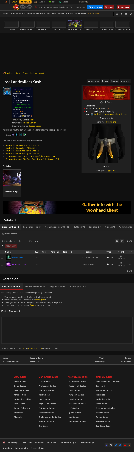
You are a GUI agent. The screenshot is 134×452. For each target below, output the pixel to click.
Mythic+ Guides (21, 395)
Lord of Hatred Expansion (108, 381)
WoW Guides (20, 377)
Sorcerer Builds (103, 421)
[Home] (4, 443)
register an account (35, 348)
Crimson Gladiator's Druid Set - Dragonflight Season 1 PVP (30, 156)
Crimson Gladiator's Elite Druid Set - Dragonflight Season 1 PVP (32, 159)
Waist (41, 73)
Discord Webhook (36, 14)
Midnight (18, 417)
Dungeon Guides (46, 390)
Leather (33, 73)
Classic (41, 2)
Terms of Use (37, 448)
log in (24, 348)
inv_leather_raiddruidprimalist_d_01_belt (110, 114)
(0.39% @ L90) (25, 105)
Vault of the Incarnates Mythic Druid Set (23, 153)
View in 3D (125, 81)
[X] (111, 445)
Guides (69, 14)
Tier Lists (18, 412)
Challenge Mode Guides (50, 417)
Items (18, 73)
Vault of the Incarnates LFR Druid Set (21, 148)
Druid (21, 111)
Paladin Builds (102, 412)
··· (72, 2)
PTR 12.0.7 (29, 7)
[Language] (131, 14)
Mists (65, 2)
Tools (102, 358)
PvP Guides (73, 408)
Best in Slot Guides (77, 386)
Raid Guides (19, 403)
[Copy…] (117, 241)
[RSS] (129, 445)
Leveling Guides (21, 390)
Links (115, 81)
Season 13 (100, 386)
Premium (7, 448)
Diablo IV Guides (104, 377)
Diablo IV (86, 2)
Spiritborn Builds (103, 426)
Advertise (51, 442)
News (5, 14)
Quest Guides (45, 399)
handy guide (40, 299)
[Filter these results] (122, 241)
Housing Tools (36, 358)
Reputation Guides (47, 403)
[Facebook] (120, 445)
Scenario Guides (46, 412)
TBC (53, 2)
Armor (25, 73)
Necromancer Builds (105, 408)
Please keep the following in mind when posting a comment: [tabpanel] (31, 320)
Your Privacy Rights (68, 442)
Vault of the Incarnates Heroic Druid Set (22, 150)
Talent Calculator (22, 408)
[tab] (10, 227)
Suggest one (111, 170)
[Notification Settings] (122, 14)
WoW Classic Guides (78, 377)
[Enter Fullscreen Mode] (117, 14)
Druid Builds (101, 403)
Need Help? (13, 442)
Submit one (111, 122)
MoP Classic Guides (48, 377)
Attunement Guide (77, 381)
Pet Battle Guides (47, 408)
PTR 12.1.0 (22, 7)
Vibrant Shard (17, 257)
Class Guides (20, 381)
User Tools (27, 442)
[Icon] (7, 91)
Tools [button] (61, 14)
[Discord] (106, 445)
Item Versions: (18, 123)
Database (51, 14)
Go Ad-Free (93, 14)
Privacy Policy (21, 448)
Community (80, 14)
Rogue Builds (102, 417)
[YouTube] (125, 445)
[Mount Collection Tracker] (67, 207)
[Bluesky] (116, 445)
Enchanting (109, 257)
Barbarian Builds (103, 399)
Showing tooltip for (20, 126)
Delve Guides (20, 386)
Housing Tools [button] (17, 14)
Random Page (87, 442)
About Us (39, 442)
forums (33, 305)
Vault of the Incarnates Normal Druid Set (23, 145)
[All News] (6, 2)
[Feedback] (126, 14)
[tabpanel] (67, 255)
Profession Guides (22, 399)
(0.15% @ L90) (25, 107)
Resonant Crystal (19, 264)
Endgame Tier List (104, 390)
